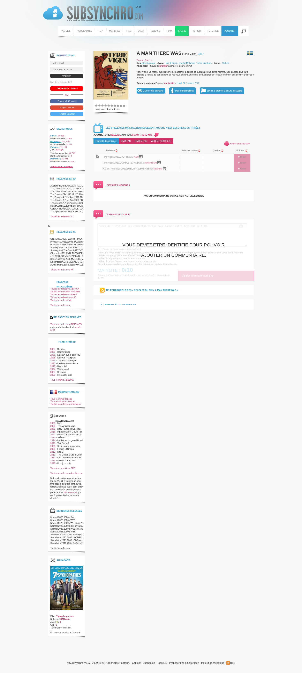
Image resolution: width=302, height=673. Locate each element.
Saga (141, 31)
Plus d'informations (184, 90)
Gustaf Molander (187, 63)
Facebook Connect (67, 101)
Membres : (55, 159)
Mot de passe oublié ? (61, 82)
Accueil (65, 31)
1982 (52, 457)
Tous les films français (61, 399)
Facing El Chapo (65, 449)
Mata (59, 423)
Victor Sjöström (204, 63)
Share (182, 31)
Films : (53, 136)
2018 (52, 431)
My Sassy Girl (64, 375)
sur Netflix (169, 83)
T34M (169, 31)
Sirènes (61, 437)
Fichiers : (55, 147)
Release (155, 31)
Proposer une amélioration (184, 663)
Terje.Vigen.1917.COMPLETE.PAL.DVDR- (123, 162)
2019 (52, 366)
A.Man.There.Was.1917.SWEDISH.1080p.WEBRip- (128, 168)
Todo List (162, 663)
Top (100, 31)
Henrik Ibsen (171, 63)
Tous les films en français (63, 401)
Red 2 (60, 452)
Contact (136, 663)
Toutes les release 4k (61, 300)
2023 (52, 360)
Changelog (149, 663)
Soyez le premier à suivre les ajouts (224, 90)
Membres (114, 31)
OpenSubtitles (142, 157)
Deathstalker (63, 352)
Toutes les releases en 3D (63, 297)
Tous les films (62, 380)
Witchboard (63, 369)
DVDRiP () (141, 141)
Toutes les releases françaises (65, 404)
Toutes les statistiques (61, 166)
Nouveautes (84, 31)
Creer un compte (67, 88)
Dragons (61, 372)
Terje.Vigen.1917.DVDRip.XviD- (118, 157)
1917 (201, 53)
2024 (52, 369)
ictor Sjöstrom (148, 63)
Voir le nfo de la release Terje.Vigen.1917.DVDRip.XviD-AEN (97, 156)
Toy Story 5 (63, 443)
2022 (52, 434)
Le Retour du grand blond (70, 440)
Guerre (148, 60)
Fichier (196, 31)
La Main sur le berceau (68, 355)
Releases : (55, 141)
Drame (140, 60)
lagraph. (125, 663)
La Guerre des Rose (67, 363)
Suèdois (250, 53)
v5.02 (92, 14)
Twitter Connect (67, 114)
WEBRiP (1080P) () (161, 141)
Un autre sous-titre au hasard (65, 632)
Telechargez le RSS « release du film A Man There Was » (142, 290)
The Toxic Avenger (66, 360)
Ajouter (230, 31)
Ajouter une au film (122, 135)
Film (128, 31)
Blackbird (62, 366)
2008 (52, 375)
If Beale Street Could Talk (69, 431)
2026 (52, 423)
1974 (52, 440)
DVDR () (126, 141)
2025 (52, 349)
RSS (232, 663)
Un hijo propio (64, 463)
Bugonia (61, 349)
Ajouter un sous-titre (239, 143)
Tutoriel (212, 31)
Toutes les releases (61, 216)
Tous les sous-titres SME (62, 468)
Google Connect (66, 107)
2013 (52, 452)
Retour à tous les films (120, 304)
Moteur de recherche (212, 663)
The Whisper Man (66, 426)
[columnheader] (140, 150)
